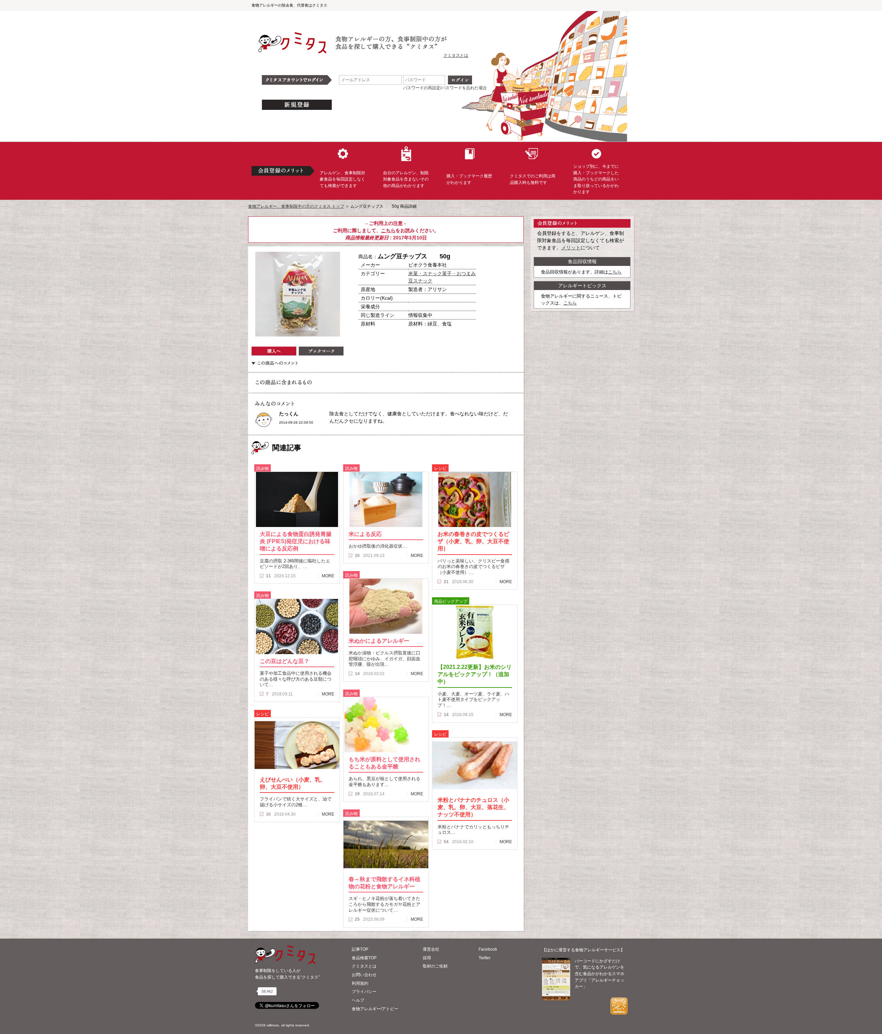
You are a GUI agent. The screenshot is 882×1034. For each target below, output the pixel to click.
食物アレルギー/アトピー (375, 1008)
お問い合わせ (364, 974)
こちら (388, 230)
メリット (571, 247)
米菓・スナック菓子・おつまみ (442, 273)
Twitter (485, 957)
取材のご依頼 (435, 966)
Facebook (488, 949)
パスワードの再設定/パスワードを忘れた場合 (445, 87)
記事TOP (360, 949)
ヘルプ (358, 1000)
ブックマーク (321, 351)
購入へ (274, 351)
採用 (427, 957)
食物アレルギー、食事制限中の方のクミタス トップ (296, 206)
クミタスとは (455, 55)
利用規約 (360, 983)
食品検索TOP (364, 957)
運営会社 (431, 949)
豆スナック (420, 280)
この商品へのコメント (275, 363)
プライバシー (364, 991)
